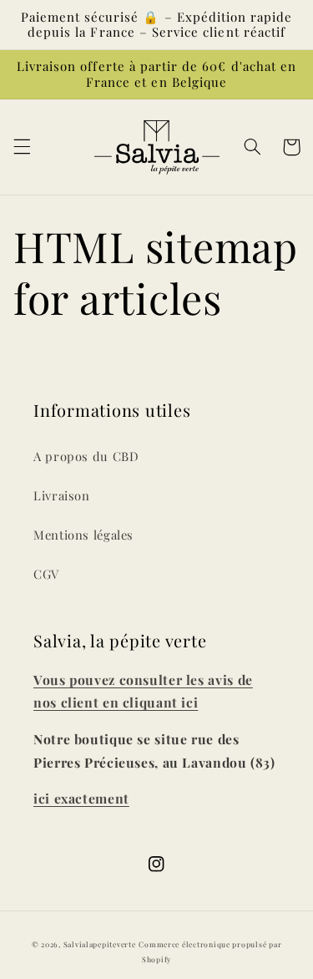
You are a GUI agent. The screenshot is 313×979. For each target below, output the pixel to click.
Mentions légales (83, 534)
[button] (22, 147)
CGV (46, 574)
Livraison (61, 495)
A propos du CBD (86, 456)
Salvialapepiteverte (99, 944)
